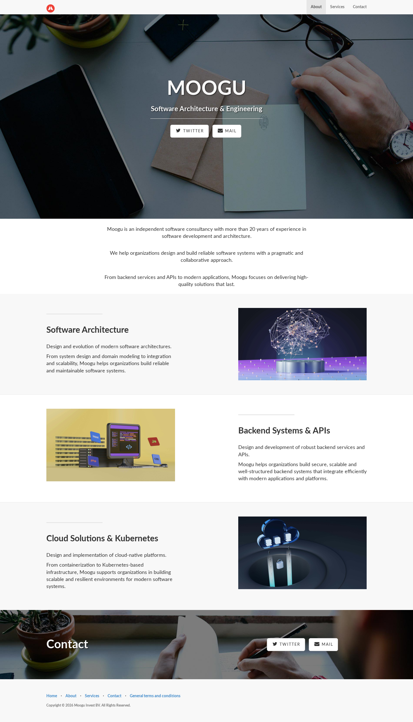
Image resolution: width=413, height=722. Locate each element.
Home (51, 696)
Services (337, 7)
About (316, 7)
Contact (360, 7)
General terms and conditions (155, 696)
